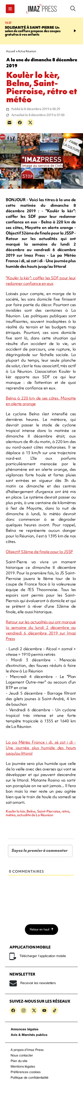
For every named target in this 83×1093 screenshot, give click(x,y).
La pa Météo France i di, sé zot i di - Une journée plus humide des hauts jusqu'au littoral (41, 747)
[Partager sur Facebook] (20, 122)
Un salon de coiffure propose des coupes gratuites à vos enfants (33, 31)
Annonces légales (25, 1029)
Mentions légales (23, 1066)
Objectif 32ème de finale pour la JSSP (39, 551)
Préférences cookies (26, 1072)
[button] (10, 8)
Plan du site (19, 1061)
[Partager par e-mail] (9, 122)
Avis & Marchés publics (29, 1035)
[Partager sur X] (30, 122)
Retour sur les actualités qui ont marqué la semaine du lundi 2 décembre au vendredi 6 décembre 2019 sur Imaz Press (41, 630)
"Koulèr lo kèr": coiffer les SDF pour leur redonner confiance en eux (41, 280)
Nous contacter (22, 1055)
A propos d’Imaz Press (27, 1050)
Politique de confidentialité (29, 1077)
